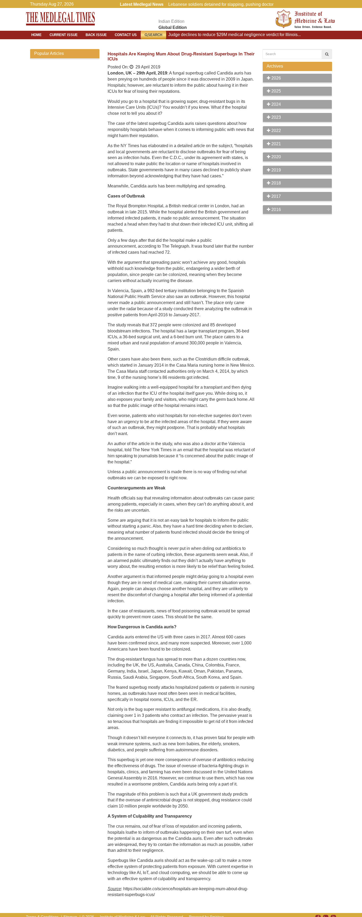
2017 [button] (275, 196)
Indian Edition (171, 21)
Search (155, 35)
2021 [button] (275, 144)
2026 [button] (275, 78)
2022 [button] (275, 130)
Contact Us (126, 35)
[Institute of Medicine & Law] (305, 18)
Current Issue (64, 35)
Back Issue (96, 35)
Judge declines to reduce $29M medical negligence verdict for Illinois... (234, 34)
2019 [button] (275, 170)
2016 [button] (275, 209)
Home (36, 35)
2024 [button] (275, 104)
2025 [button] (275, 91)
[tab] (297, 78)
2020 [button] (275, 157)
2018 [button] (275, 183)
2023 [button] (275, 117)
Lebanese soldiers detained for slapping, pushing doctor (220, 4)
